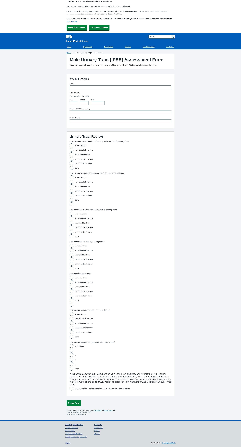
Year (92, 99)
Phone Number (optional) (80, 108)
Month (82, 99)
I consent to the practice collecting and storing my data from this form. (102, 389)
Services (128, 47)
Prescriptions (108, 47)
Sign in (67, 443)
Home (69, 47)
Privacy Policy (97, 410)
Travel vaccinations (71, 428)
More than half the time (84, 150)
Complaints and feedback (73, 434)
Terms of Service (108, 410)
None (77, 168)
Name (72, 84)
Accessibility (98, 425)
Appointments (87, 47)
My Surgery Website (169, 443)
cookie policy (72, 21)
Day (71, 99)
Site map (97, 434)
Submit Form (73, 403)
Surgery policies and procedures (76, 437)
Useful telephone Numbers (74, 425)
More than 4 (79, 346)
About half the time (82, 154)
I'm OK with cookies (76, 27)
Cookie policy (98, 428)
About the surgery (148, 47)
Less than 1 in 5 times (83, 163)
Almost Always (80, 145)
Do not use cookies (99, 27)
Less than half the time (84, 159)
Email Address (75, 117)
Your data (97, 431)
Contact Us (170, 47)
